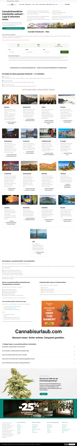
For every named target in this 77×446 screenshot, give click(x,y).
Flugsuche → (34, 427)
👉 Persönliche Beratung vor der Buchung (11, 309)
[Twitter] (65, 4)
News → (33, 430)
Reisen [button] (23, 4)
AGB (63, 432)
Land (9, 49)
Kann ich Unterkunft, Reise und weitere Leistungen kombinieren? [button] (16, 363)
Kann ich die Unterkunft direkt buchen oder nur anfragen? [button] (14, 355)
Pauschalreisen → (35, 424)
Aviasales (49, 430)
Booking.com (49, 424)
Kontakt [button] (56, 4)
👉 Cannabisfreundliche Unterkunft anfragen (12, 306)
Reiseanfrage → (35, 432)
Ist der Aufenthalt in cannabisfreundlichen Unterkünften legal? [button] (15, 351)
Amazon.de (49, 427)
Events (37, 4)
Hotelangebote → (35, 426)
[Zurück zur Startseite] (11, 4)
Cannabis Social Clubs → (36, 429)
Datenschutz (64, 426)
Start (20, 4)
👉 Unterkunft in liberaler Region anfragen (14, 28)
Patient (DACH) (49, 4)
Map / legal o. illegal (10, 1)
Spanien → (19, 424)
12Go (48, 429)
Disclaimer (64, 427)
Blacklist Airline (65, 430)
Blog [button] (53, 4)
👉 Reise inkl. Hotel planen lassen (10, 308)
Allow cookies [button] (71, 444)
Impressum (64, 424)
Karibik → (19, 433)
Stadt (44, 49)
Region (27, 49)
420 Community (42, 4)
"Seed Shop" (17, 1)
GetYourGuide (49, 426)
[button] (61, 4)
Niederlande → (20, 426)
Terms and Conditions (66, 429)
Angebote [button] (33, 4)
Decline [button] (66, 444)
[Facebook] (67, 4)
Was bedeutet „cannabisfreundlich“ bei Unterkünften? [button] (13, 347)
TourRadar (49, 432)
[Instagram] (66, 4)
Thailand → (19, 429)
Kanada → (19, 430)
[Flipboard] (69, 4)
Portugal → (19, 427)
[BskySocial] (68, 4)
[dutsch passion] (51, 25)
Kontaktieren (43, 394)
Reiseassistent (28, 4)
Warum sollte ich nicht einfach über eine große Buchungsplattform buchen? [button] (18, 359)
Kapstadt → (19, 432)
